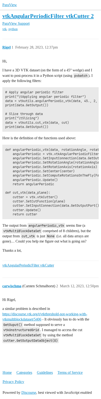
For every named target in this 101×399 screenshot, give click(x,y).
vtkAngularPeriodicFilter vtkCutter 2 (48, 16)
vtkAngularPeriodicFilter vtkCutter (28, 265)
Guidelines (45, 372)
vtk (4, 29)
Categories (24, 372)
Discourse (28, 393)
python (13, 29)
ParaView (9, 5)
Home (7, 372)
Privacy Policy (13, 382)
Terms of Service (70, 372)
